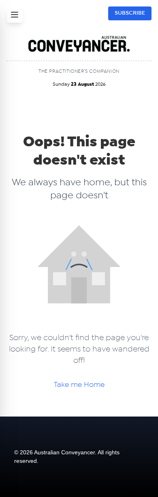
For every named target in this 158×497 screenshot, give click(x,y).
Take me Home (79, 384)
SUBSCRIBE (130, 13)
